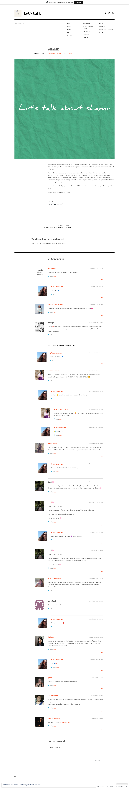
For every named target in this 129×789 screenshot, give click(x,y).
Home (68, 23)
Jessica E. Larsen (53, 371)
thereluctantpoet (54, 718)
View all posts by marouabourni (56, 243)
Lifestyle (69, 29)
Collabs (101, 32)
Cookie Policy (28, 785)
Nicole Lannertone (54, 578)
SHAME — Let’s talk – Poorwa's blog (64, 345)
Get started (78, 2)
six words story (87, 23)
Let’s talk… (69, 35)
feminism (85, 37)
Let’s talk (32, 13)
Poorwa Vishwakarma (55, 305)
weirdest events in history (106, 29)
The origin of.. (86, 31)
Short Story (86, 34)
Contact (69, 26)
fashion (101, 23)
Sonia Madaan (53, 696)
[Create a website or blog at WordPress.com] (15, 776)
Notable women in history (88, 27)
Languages (102, 26)
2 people (54, 312)
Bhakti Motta (52, 444)
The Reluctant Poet (64, 722)
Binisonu (51, 637)
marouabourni (51, 53)
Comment (97, 760)
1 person (54, 276)
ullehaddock (52, 268)
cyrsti (50, 678)
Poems (68, 32)
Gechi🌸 (51, 502)
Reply (102, 279)
